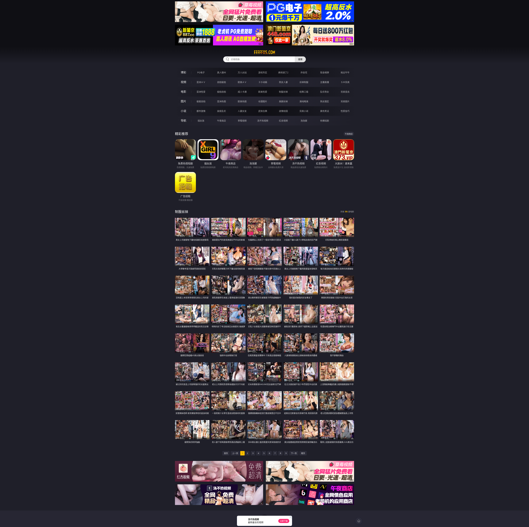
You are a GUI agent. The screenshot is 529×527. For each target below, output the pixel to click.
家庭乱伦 (221, 111)
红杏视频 (283, 120)
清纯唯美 (303, 101)
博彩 (183, 72)
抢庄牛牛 (345, 72)
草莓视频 (242, 120)
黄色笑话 (324, 111)
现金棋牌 (324, 72)
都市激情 (201, 111)
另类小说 (303, 111)
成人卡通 (242, 91)
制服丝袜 (283, 91)
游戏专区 (262, 72)
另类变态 (345, 91)
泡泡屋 (304, 120)
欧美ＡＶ (242, 82)
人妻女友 (242, 111)
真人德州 (221, 72)
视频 (183, 82)
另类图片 (345, 101)
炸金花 (304, 72)
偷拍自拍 (221, 91)
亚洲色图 (221, 101)
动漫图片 (262, 101)
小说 (183, 111)
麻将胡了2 (283, 72)
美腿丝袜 (283, 101)
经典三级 (303, 91)
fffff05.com (264, 52)
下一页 (294, 453)
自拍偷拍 (221, 82)
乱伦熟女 (324, 91)
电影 (183, 92)
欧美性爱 (262, 91)
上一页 (235, 453)
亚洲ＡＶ (201, 82)
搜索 (300, 59)
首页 (226, 453)
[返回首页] (358, 521)
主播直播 (324, 82)
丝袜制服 (303, 82)
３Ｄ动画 (262, 82)
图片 (183, 101)
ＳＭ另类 (345, 82)
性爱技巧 (345, 111)
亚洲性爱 (201, 91)
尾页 (303, 453)
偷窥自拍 (201, 101)
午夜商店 (221, 120)
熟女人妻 (283, 82)
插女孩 (201, 120)
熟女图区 (324, 101)
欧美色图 (242, 101)
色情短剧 (324, 120)
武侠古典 (262, 111)
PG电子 (201, 72)
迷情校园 (283, 111)
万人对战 (242, 72)
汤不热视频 (262, 120)
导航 (183, 120)
